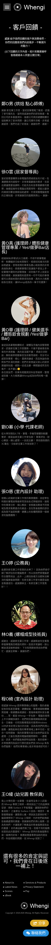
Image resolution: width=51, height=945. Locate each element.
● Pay (26, 891)
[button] (7, 7)
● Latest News (10, 887)
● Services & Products (34, 882)
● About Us (8, 882)
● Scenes (7, 891)
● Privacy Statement (33, 887)
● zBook (7, 895)
